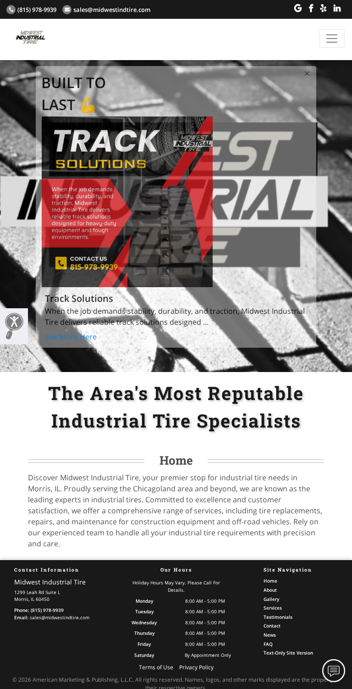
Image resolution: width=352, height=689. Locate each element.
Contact (272, 625)
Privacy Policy (196, 667)
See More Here (71, 337)
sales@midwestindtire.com (111, 10)
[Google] (298, 8)
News (270, 635)
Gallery (271, 599)
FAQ (268, 644)
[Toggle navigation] (332, 38)
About (270, 590)
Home (270, 581)
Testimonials (278, 617)
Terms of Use (156, 667)
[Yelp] (323, 8)
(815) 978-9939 (36, 10)
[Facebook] (311, 8)
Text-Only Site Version (288, 653)
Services (273, 608)
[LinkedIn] (337, 8)
